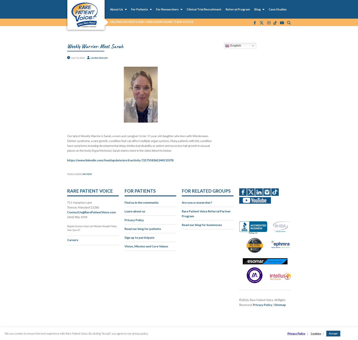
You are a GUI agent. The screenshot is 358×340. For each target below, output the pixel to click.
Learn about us (135, 211)
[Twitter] (261, 23)
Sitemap (280, 304)
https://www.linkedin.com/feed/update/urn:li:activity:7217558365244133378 (120, 160)
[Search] (289, 22)
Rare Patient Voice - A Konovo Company (86, 15)
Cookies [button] (316, 333)
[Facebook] (255, 22)
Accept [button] (333, 333)
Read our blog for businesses (202, 225)
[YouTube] (282, 22)
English (235, 45)
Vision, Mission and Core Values (146, 246)
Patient (87, 174)
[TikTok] (275, 22)
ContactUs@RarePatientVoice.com (91, 212)
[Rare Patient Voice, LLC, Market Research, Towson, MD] (254, 224)
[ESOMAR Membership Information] (265, 261)
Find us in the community (142, 202)
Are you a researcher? (197, 202)
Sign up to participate (139, 237)
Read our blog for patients (143, 228)
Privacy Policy (134, 220)
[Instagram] (269, 22)
